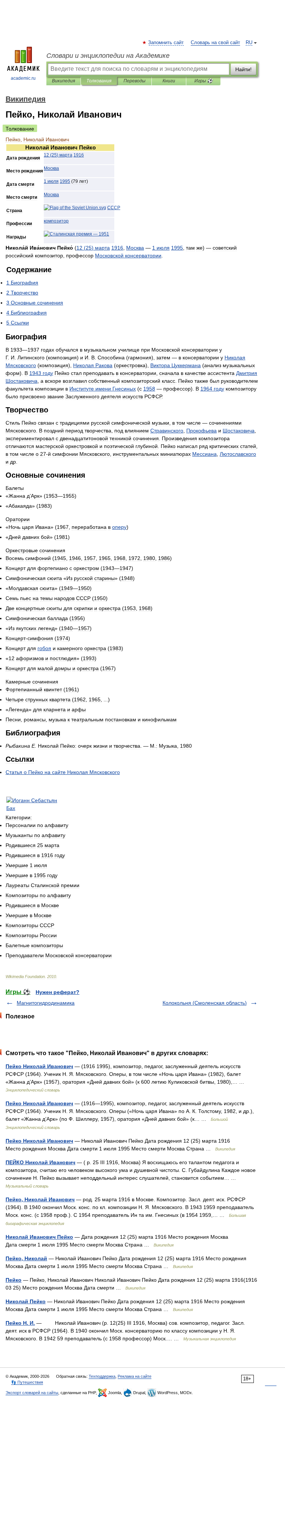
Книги (169, 80)
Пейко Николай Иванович (39, 1066)
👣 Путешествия (27, 1382)
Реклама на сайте (134, 1376)
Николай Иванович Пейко (39, 1237)
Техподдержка (102, 1376)
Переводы (134, 80)
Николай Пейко (26, 1301)
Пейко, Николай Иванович (40, 1199)
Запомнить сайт (166, 42)
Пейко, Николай (26, 1258)
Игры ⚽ (203, 80)
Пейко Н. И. (20, 1323)
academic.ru (23, 78)
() (58, 155)
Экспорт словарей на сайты (32, 1392)
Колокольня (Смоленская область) (205, 1003)
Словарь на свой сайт (215, 42)
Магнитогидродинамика (46, 1003)
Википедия (63, 80)
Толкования (98, 80)
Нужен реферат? (57, 992)
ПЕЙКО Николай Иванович (40, 1162)
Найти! (243, 69)
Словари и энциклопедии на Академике (108, 55)
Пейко (14, 1280)
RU (249, 42)
